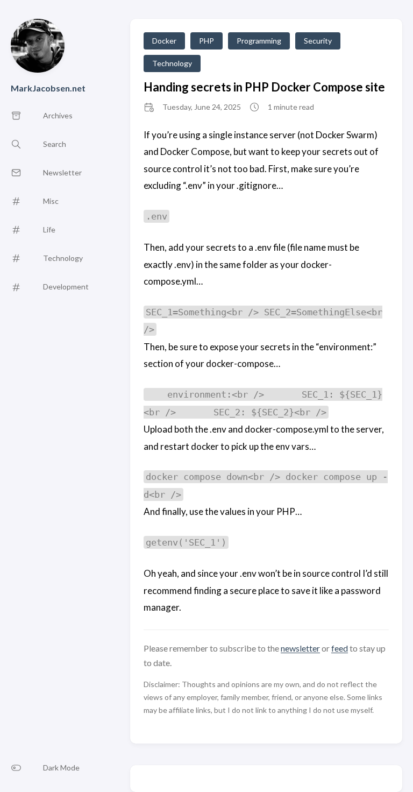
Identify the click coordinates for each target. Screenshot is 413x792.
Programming (259, 40)
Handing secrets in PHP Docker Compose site (264, 87)
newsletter (300, 648)
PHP (206, 40)
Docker (164, 40)
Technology (172, 63)
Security (318, 40)
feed (339, 648)
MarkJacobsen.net (48, 88)
